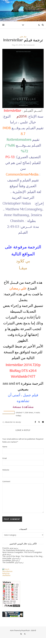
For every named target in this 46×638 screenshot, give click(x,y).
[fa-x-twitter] (24, 2)
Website (5, 470)
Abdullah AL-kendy (13, 422)
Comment (6, 481)
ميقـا (23, 268)
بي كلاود (23, 261)
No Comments (28, 45)
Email (4, 458)
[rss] (21, 2)
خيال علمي (23, 37)
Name (4, 446)
